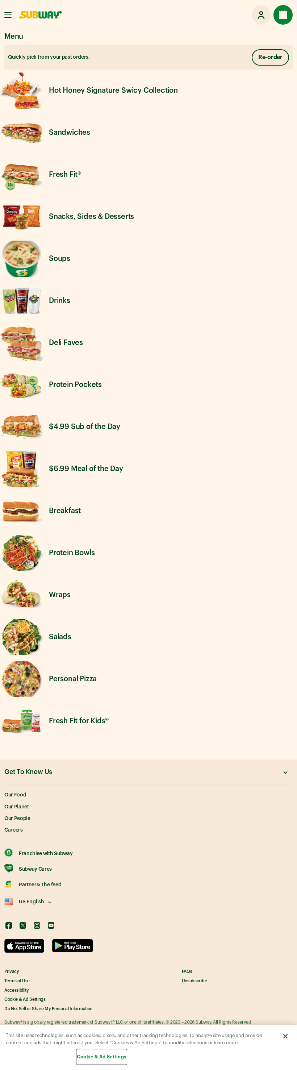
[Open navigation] (8, 15)
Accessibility (16, 990)
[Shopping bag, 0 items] (283, 15)
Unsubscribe (194, 981)
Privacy (11, 971)
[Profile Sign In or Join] (261, 15)
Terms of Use (17, 981)
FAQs (187, 971)
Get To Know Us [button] (28, 772)
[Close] (285, 1036)
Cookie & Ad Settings (25, 999)
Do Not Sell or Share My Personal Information (48, 1009)
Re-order (270, 57)
